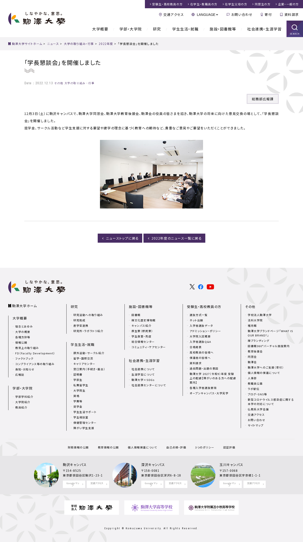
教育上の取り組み (27, 348)
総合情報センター (143, 342)
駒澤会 (252, 362)
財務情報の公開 (78, 447)
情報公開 (21, 342)
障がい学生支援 (83, 428)
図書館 (136, 315)
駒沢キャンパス (74, 464)
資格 (76, 396)
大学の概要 (22, 332)
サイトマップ (256, 425)
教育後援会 (255, 351)
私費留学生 (80, 385)
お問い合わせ (241, 14)
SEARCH (295, 34)
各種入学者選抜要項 (203, 388)
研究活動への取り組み (88, 315)
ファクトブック (24, 359)
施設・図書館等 (223, 29)
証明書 (77, 374)
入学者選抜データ (201, 326)
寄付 (268, 14)
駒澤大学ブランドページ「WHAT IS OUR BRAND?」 (270, 333)
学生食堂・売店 (141, 336)
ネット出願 (196, 320)
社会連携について (143, 369)
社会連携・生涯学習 (264, 29)
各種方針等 (22, 337)
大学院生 (79, 390)
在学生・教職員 (203, 4)
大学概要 (100, 29)
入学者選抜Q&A (200, 342)
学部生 (77, 380)
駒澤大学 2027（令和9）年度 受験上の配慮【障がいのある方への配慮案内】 (213, 378)
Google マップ (72, 484)
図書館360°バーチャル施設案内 (269, 346)
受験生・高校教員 (167, 4)
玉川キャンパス (231, 464)
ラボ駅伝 (253, 389)
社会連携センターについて (149, 385)
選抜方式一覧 (199, 315)
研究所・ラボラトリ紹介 (88, 331)
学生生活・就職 (185, 29)
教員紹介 (21, 407)
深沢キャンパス (153, 464)
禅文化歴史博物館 (144, 320)
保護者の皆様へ (200, 358)
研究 (157, 29)
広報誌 (19, 375)
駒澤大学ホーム (24, 305)
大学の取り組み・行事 (80, 83)
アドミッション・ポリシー (205, 331)
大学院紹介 (22, 402)
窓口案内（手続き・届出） (89, 369)
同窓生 (263, 4)
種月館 (252, 326)
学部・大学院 (130, 29)
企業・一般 (288, 4)
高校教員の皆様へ (202, 352)
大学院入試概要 (200, 336)
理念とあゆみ (24, 326)
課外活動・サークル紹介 (89, 353)
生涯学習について (143, 374)
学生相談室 (80, 417)
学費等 (77, 401)
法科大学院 (255, 320)
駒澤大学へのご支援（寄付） (266, 367)
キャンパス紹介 (141, 326)
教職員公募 (255, 383)
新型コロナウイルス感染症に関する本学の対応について (271, 402)
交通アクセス (173, 14)
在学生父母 (236, 4)
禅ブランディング (258, 341)
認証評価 (229, 447)
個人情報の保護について (264, 373)
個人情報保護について (142, 447)
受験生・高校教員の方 (204, 306)
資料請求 (291, 14)
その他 (58, 83)
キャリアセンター (84, 364)
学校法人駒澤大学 (260, 315)
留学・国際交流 (83, 358)
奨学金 (77, 407)
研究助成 (79, 320)
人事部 (252, 378)
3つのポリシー (204, 447)
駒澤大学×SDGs (143, 380)
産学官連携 (80, 326)
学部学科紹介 (24, 397)
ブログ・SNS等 (257, 394)
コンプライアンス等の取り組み (34, 364)
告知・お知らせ (24, 369)
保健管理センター (85, 423)
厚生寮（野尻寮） (142, 331)
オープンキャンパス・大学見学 (209, 393)
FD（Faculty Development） (35, 353)
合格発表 (196, 347)
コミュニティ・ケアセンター (149, 347)
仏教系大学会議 (258, 409)
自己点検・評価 (176, 447)
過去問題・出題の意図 (204, 368)
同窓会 (252, 357)
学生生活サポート (85, 412)
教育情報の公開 (108, 447)
